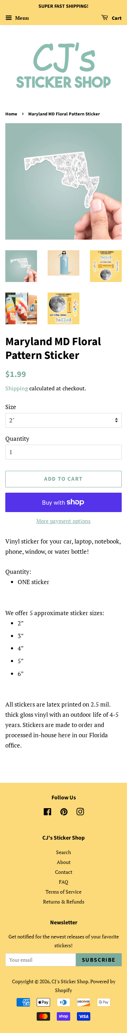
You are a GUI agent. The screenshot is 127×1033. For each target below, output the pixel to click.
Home (11, 114)
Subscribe (99, 960)
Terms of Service (63, 891)
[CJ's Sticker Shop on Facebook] (47, 813)
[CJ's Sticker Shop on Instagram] (80, 813)
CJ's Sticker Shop (70, 981)
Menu (21, 17)
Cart (116, 18)
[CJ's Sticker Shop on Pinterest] (64, 813)
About (64, 862)
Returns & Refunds (63, 901)
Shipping (16, 388)
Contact (63, 872)
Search (63, 852)
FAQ (63, 881)
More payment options (63, 520)
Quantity (17, 438)
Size (10, 407)
